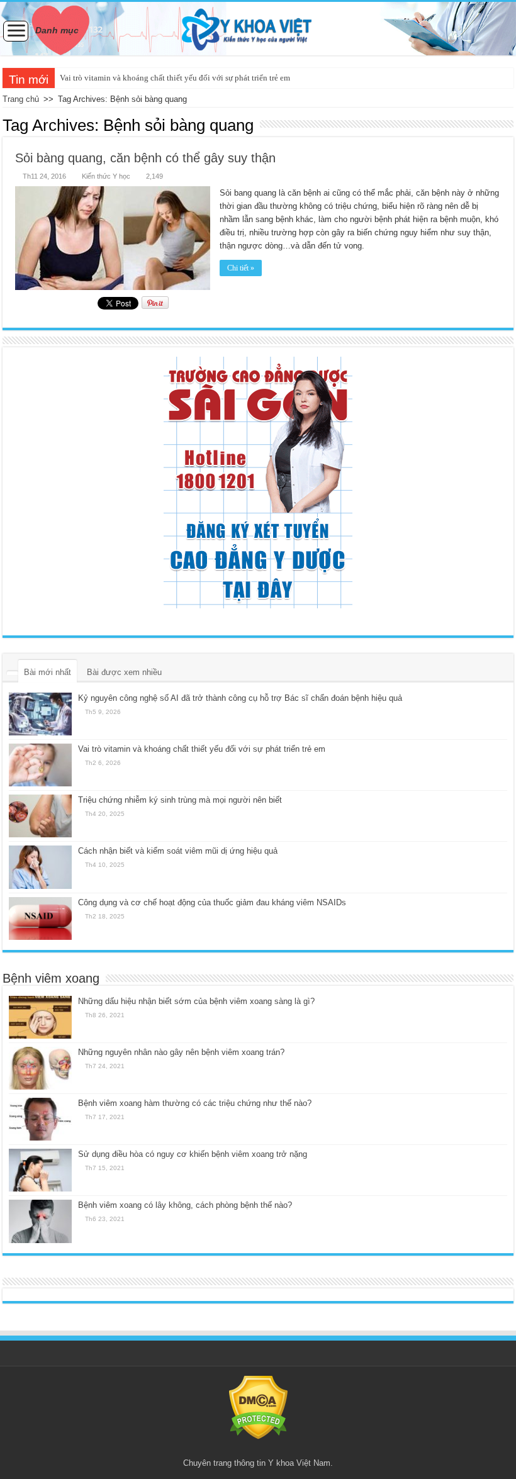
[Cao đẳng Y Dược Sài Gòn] (258, 482)
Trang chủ (21, 99)
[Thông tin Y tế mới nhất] (258, 28)
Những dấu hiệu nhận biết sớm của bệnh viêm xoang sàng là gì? (196, 1001)
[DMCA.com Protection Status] (258, 1407)
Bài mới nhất (47, 672)
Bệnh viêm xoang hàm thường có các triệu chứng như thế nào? (194, 1103)
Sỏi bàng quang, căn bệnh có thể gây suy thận (145, 158)
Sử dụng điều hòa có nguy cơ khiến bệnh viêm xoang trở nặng (192, 1154)
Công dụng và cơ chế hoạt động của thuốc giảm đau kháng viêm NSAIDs (212, 902)
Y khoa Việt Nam (299, 1463)
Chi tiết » (240, 268)
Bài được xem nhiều (124, 672)
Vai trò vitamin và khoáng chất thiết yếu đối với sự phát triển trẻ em (175, 77)
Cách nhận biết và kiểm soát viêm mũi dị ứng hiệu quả (178, 851)
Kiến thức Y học (106, 176)
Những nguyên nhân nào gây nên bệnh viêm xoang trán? (181, 1052)
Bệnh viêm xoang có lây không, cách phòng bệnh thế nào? (185, 1205)
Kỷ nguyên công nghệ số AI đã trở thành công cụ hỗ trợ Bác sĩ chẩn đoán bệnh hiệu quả (240, 698)
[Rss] (258, 1448)
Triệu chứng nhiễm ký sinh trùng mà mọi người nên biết (180, 800)
